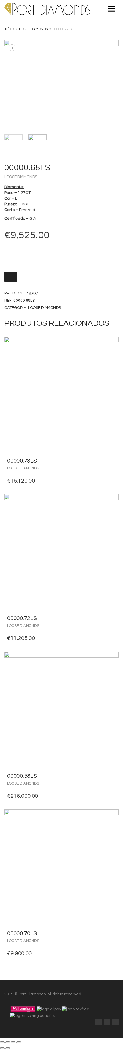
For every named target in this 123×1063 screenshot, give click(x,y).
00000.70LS (22, 933)
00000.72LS (22, 618)
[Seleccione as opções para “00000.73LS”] (113, 461)
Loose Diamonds (33, 29)
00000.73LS (22, 461)
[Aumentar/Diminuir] (18, 1042)
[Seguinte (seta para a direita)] (7, 1048)
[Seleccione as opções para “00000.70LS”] (113, 933)
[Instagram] (115, 1022)
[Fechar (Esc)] (2, 1042)
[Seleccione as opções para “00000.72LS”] (113, 618)
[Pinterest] (107, 1022)
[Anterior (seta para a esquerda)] (2, 1048)
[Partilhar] (7, 1042)
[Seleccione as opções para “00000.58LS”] (113, 776)
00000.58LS (22, 776)
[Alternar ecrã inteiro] (13, 1042)
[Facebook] (98, 1022)
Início (9, 29)
